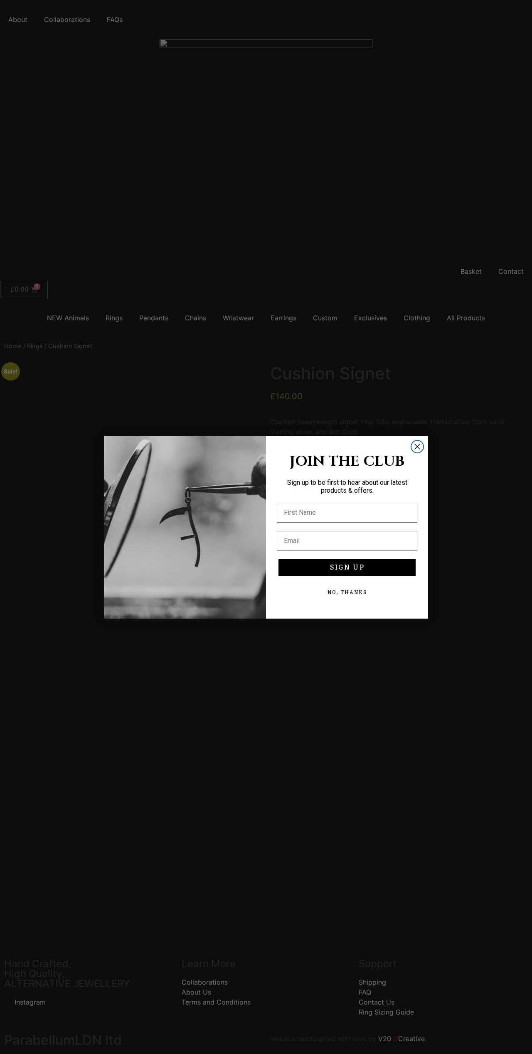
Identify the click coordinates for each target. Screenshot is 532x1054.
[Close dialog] (417, 446)
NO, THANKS (347, 592)
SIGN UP (347, 567)
